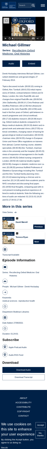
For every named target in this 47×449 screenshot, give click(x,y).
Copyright (23, 411)
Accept (40, 425)
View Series (7, 212)
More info (4, 447)
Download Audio (23, 370)
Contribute (24, 407)
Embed (31, 63)
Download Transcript (23, 377)
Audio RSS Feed (16, 355)
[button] (23, 28)
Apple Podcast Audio (18, 347)
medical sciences (9, 301)
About (23, 398)
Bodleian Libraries (21, 312)
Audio (11, 63)
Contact (23, 416)
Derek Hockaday (32, 287)
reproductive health (26, 301)
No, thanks (40, 434)
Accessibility (23, 402)
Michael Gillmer (16, 287)
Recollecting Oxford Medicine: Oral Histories (24, 274)
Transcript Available (10, 255)
